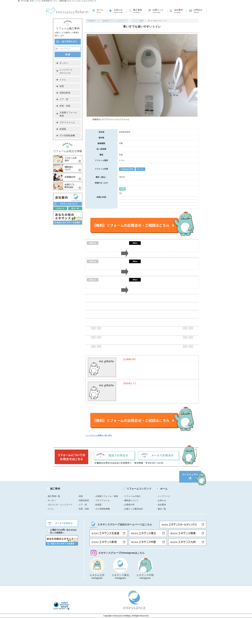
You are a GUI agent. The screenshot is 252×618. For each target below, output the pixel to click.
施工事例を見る (69, 41)
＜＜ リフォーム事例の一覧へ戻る (98, 435)
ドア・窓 (64, 99)
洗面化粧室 (65, 92)
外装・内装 (65, 106)
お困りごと (158, 10)
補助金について (131, 500)
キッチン (64, 63)
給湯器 (63, 129)
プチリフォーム (67, 122)
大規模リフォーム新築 (68, 114)
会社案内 (178, 10)
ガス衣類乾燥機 (67, 135)
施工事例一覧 (54, 496)
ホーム (100, 10)
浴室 (62, 86)
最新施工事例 (127, 169)
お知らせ (118, 10)
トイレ (141, 169)
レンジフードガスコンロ (66, 71)
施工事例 (137, 10)
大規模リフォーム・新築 (106, 496)
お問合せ (198, 10)
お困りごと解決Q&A (133, 509)
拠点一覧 (75, 208)
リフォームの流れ (132, 496)
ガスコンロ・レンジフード (60, 504)
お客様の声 (129, 504)
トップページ (164, 496)
